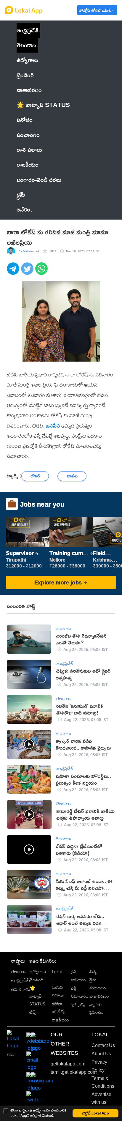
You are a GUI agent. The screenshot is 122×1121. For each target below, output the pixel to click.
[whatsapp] (42, 271)
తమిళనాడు (20, 989)
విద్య (93, 971)
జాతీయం (78, 979)
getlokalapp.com (68, 1063)
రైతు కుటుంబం (97, 983)
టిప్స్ (32, 1012)
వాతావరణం (99, 996)
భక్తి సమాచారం (80, 992)
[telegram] (14, 271)
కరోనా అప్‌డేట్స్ (58, 1007)
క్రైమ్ (74, 971)
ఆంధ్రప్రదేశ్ (27, 30)
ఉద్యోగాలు (37, 971)
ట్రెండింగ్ (36, 979)
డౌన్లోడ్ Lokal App (95, 1113)
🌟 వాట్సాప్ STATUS (37, 996)
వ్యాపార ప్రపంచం (96, 1008)
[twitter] (28, 271)
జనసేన (53, 425)
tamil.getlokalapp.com (74, 1072)
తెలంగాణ (26, 45)
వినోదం (58, 995)
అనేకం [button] (23, 209)
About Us (101, 1053)
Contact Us (103, 1045)
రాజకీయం (60, 1020)
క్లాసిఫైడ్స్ (78, 1004)
